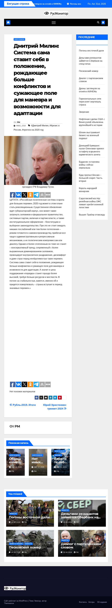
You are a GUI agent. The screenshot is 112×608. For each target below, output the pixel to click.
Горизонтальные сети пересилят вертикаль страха (90, 102)
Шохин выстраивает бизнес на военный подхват (89, 135)
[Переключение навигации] (53, 22)
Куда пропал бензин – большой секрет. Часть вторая (90, 178)
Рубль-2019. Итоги (24, 404)
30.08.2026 (16, 522)
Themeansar (9, 603)
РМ (18, 122)
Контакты (83, 602)
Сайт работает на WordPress (16, 601)
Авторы (91, 602)
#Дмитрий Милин (39, 125)
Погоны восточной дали (91, 50)
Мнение (58, 455)
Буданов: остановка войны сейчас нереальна (89, 165)
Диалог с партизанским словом (81, 545)
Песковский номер (88, 71)
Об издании (102, 602)
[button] (98, 22)
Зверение (84, 112)
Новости (13, 513)
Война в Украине (16, 544)
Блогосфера (19, 39)
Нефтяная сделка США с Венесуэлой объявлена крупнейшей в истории (92, 122)
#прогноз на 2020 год (32, 130)
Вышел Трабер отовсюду (92, 215)
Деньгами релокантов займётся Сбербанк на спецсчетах (90, 61)
